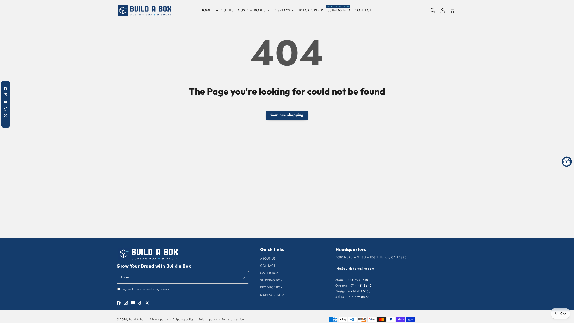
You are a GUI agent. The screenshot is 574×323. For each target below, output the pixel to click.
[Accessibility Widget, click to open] (567, 161)
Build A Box (137, 319)
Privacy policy (159, 319)
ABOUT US (268, 258)
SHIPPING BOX (271, 280)
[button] (433, 10)
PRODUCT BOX (271, 287)
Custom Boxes (251, 10)
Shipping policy (183, 319)
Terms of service (233, 319)
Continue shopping (287, 114)
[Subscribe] (244, 277)
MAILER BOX (269, 273)
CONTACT (267, 265)
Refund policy (208, 319)
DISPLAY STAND (272, 295)
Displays (282, 10)
